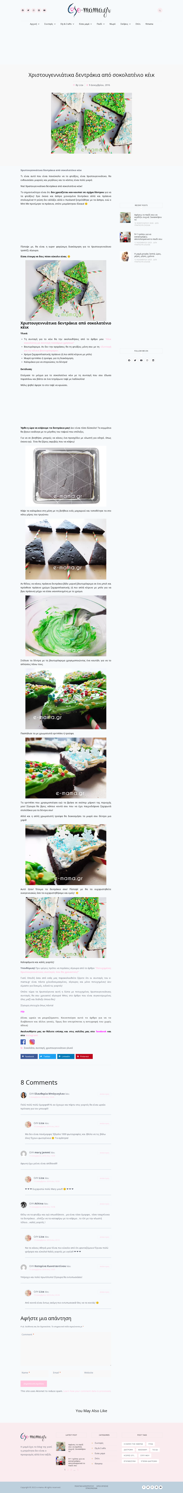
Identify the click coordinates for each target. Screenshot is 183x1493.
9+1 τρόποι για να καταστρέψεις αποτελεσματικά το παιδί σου (76, 1462)
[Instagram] (33, 10)
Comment (28, 1334)
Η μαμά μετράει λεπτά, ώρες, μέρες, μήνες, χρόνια (147, 255)
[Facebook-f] (144, 1487)
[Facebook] (23, 10)
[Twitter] (28, 10)
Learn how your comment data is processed (86, 1391)
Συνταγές (48, 24)
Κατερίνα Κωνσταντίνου (50, 1266)
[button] (29, 1056)
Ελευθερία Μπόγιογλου (49, 1093)
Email (57, 1372)
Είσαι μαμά (84, 24)
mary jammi (42, 1152)
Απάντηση (104, 1094)
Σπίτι (138, 24)
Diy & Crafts (66, 24)
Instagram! (32, 1035)
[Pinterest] (39, 10)
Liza (41, 1123)
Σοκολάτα (29, 1047)
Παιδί (99, 24)
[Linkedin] (153, 360)
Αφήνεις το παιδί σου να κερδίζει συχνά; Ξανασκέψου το (148, 217)
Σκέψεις (124, 24)
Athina (38, 1203)
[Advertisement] (91, 43)
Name (26, 1372)
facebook (101, 1031)
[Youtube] (44, 10)
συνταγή (40, 1047)
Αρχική (33, 24)
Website (88, 1372)
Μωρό (113, 24)
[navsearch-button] (159, 10)
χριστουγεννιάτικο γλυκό (59, 1047)
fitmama (149, 24)
